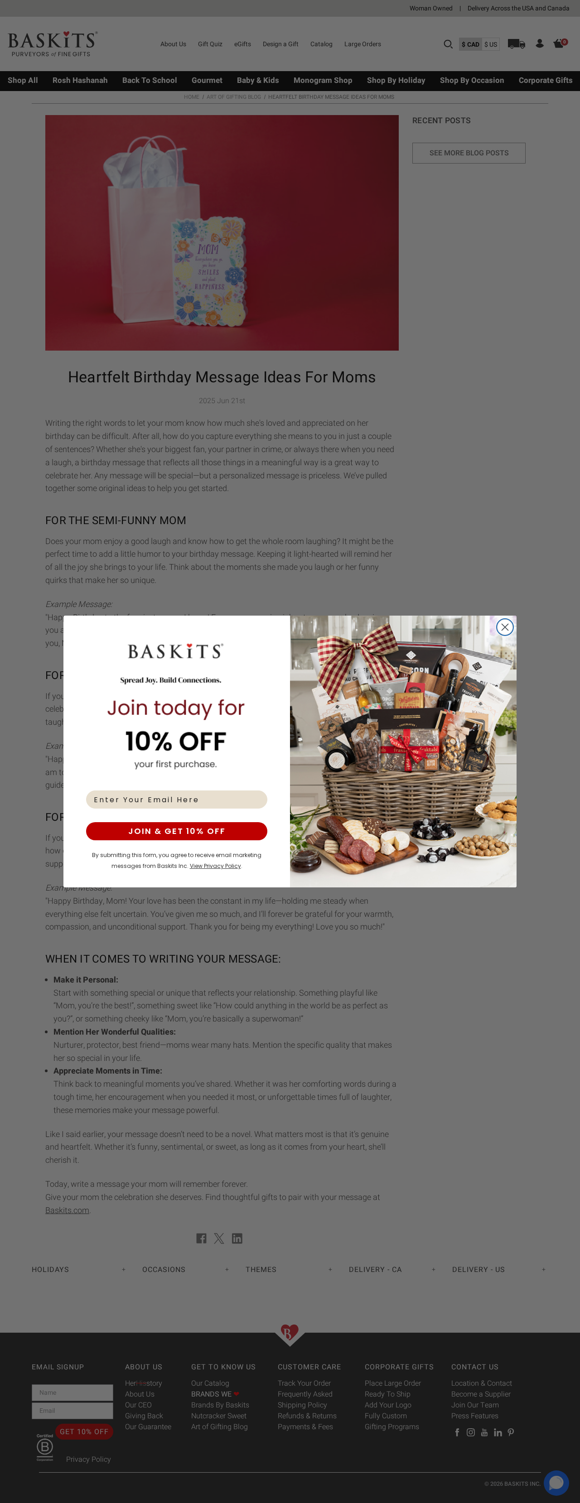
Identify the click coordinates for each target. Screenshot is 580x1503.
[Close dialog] (505, 627)
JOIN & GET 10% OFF (177, 831)
